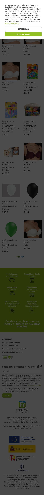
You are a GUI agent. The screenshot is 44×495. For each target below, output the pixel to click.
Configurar (23, 29)
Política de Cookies (12, 24)
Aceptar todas (23, 34)
